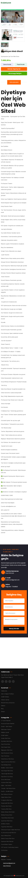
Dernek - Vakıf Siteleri (6, 726)
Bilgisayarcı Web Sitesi (6, 750)
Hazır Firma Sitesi (5, 744)
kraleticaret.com (19, 875)
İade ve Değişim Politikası (7, 694)
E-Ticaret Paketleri (5, 720)
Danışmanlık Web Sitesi (7, 803)
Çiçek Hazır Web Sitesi (6, 821)
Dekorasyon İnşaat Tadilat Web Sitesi (10, 829)
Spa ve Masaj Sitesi (6, 835)
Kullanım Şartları (5, 699)
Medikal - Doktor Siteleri (7, 767)
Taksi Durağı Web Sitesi (7, 773)
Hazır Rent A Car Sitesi (7, 776)
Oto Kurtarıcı (4, 850)
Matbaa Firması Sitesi (6, 815)
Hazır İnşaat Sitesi (5, 747)
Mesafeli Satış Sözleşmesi (8, 702)
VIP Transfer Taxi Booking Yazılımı (9, 847)
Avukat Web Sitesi (5, 738)
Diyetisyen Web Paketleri (7, 841)
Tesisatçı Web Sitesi (6, 809)
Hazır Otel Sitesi (5, 756)
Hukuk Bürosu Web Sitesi (7, 759)
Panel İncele (20, 64)
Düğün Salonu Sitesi (6, 797)
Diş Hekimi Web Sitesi (6, 741)
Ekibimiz (3, 705)
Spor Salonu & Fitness (6, 794)
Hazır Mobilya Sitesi (6, 765)
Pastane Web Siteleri (6, 806)
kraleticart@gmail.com (12, 580)
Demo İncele (7, 64)
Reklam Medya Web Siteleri (8, 812)
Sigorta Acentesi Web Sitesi (8, 762)
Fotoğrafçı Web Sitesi (6, 800)
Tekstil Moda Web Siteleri (7, 818)
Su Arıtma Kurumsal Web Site (8, 832)
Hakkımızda (4, 691)
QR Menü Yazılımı (5, 823)
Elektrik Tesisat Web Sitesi (7, 838)
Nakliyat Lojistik (5, 732)
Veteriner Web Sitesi (6, 782)
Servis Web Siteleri (5, 779)
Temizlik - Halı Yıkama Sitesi (8, 788)
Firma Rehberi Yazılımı (6, 844)
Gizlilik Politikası (5, 697)
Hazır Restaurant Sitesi (7, 753)
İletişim (3, 711)
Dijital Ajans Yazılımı (6, 729)
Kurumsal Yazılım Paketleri (7, 723)
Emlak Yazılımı (4, 735)
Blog (2, 708)
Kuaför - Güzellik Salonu (7, 791)
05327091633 (9, 573)
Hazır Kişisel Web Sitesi (7, 770)
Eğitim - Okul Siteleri (6, 785)
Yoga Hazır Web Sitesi (6, 826)
